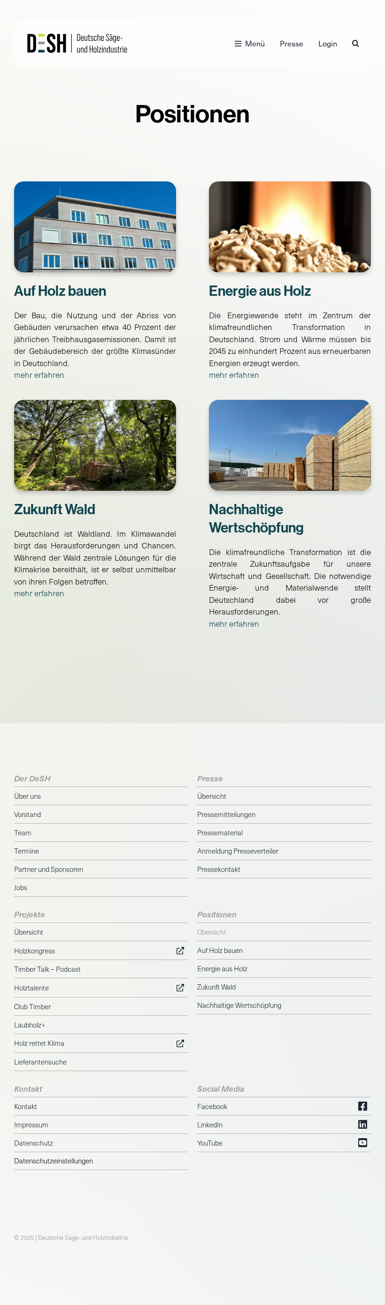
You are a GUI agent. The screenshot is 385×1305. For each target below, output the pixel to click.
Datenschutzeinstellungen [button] (53, 1160)
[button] (355, 43)
